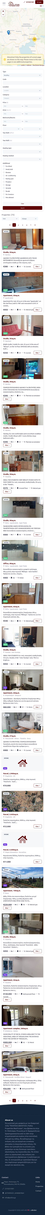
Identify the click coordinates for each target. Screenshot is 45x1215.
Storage (8, 185)
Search (22, 208)
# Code (39, 2)
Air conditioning (11, 175)
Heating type (7, 148)
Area (7, 110)
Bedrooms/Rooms (9, 117)
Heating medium (8, 156)
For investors (10, 194)
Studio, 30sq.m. (9, 381)
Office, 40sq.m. (9, 563)
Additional (6, 163)
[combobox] (22, 90)
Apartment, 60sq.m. (11, 1074)
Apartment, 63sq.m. (11, 606)
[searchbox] (11, 91)
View (37, 266)
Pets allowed (10, 197)
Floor (4, 125)
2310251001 (30, 2)
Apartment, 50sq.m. (11, 295)
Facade (8, 191)
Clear (22, 203)
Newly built (9, 169)
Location (6, 87)
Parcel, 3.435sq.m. (10, 814)
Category (6, 95)
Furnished (9, 166)
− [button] (3, 14)
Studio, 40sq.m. (9, 520)
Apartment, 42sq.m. (11, 980)
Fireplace (8, 182)
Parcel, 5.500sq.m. (10, 849)
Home (38, 1182)
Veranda (8, 188)
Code (4, 79)
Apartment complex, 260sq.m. (15, 1028)
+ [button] (3, 11)
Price (5, 102)
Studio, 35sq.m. (9, 252)
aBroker (33, 1210)
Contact (38, 1191)
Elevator (8, 172)
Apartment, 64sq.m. (11, 693)
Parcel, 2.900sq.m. (10, 773)
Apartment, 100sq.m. (12, 890)
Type (4, 72)
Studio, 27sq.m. (9, 736)
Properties (39, 1186)
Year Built (8, 133)
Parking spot (10, 179)
